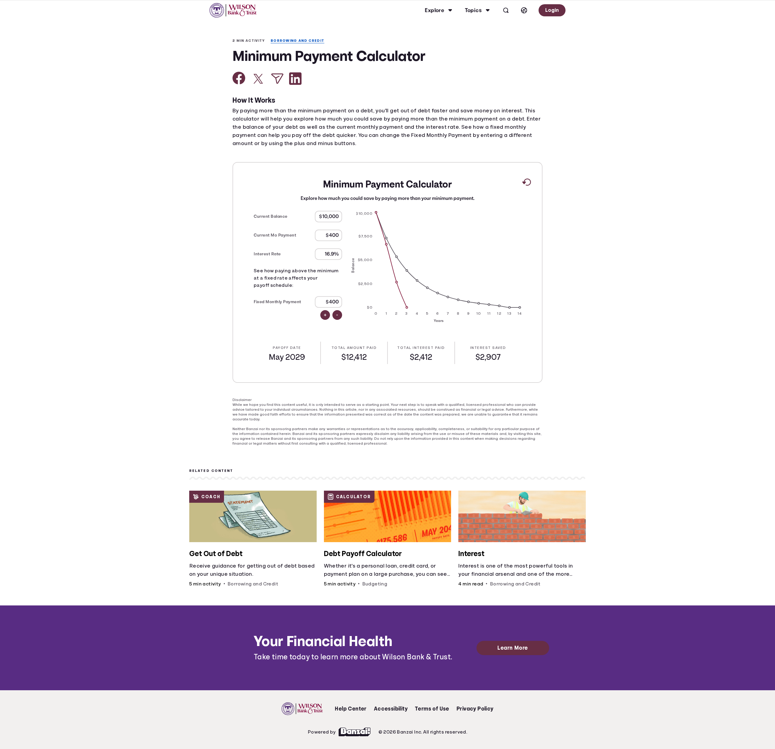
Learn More (513, 643)
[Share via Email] (277, 79)
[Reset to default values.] (526, 184)
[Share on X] (258, 79)
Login (551, 10)
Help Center (350, 704)
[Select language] (523, 10)
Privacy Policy (475, 704)
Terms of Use (432, 704)
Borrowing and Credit (300, 40)
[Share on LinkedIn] (295, 79)
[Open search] (505, 10)
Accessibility (390, 704)
